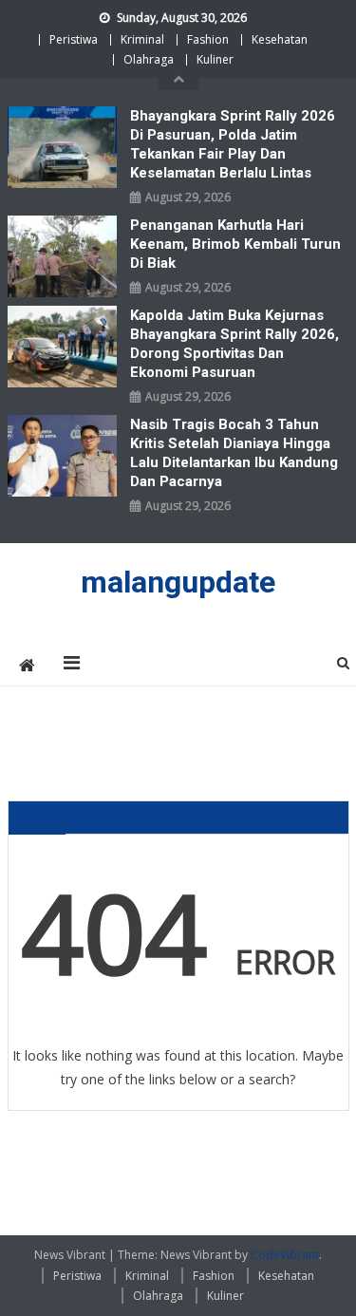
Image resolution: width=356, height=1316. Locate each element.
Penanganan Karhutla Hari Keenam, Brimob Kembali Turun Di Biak (235, 244)
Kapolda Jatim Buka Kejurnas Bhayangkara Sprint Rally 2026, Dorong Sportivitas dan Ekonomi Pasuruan (234, 344)
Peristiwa (73, 39)
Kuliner (215, 59)
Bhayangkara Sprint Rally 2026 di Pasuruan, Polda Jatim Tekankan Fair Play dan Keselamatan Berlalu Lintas (232, 144)
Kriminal (142, 39)
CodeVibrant (285, 1255)
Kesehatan (280, 39)
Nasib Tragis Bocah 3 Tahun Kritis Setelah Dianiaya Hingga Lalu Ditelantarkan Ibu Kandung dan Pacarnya (234, 453)
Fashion (208, 39)
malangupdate (178, 582)
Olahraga (148, 59)
